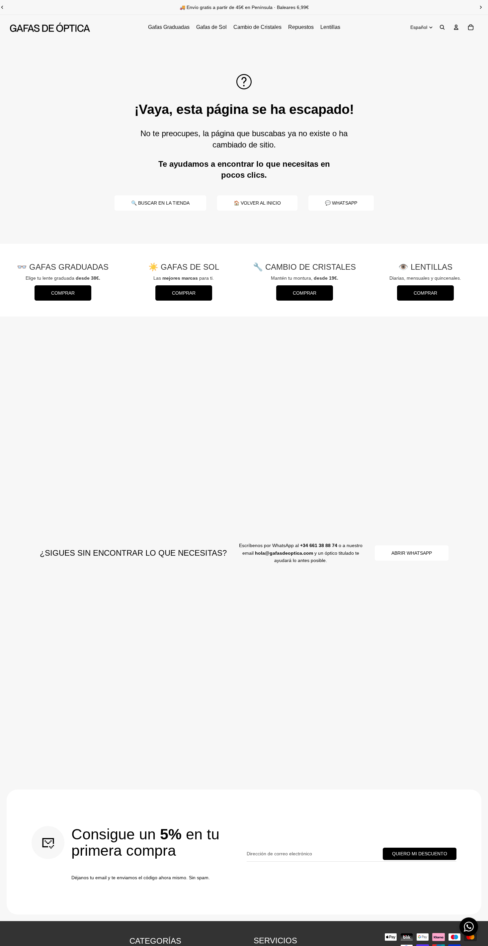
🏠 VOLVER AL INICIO (257, 203)
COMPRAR (63, 293)
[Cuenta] (456, 27)
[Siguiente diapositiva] (480, 7)
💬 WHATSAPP (341, 203)
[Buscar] (442, 27)
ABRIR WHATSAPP (411, 553)
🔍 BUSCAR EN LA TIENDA (160, 203)
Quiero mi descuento (419, 853)
